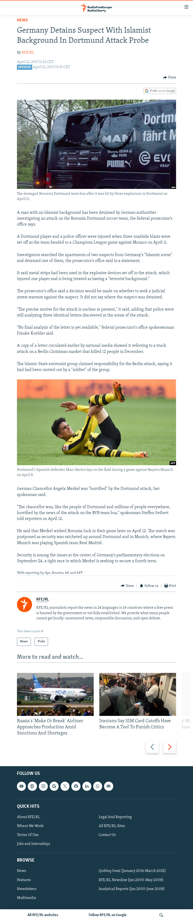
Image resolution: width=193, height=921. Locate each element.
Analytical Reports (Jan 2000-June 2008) (132, 889)
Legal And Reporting (115, 817)
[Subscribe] (108, 786)
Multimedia (26, 898)
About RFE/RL (28, 817)
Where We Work (30, 826)
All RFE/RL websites (43, 915)
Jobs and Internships (33, 844)
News (22, 20)
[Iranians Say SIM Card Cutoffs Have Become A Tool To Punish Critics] (137, 694)
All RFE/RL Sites (112, 826)
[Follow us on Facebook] (75, 786)
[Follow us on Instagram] (43, 786)
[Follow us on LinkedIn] (86, 786)
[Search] (161, 915)
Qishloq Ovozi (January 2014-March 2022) (132, 871)
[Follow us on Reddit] (32, 786)
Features (24, 880)
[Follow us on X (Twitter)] (64, 786)
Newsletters (26, 889)
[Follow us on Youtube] (21, 786)
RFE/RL (28, 53)
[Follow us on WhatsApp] (97, 786)
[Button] (169, 77)
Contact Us (107, 835)
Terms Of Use (28, 835)
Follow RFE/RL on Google (108, 915)
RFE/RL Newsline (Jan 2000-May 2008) (131, 880)
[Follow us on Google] (54, 786)
